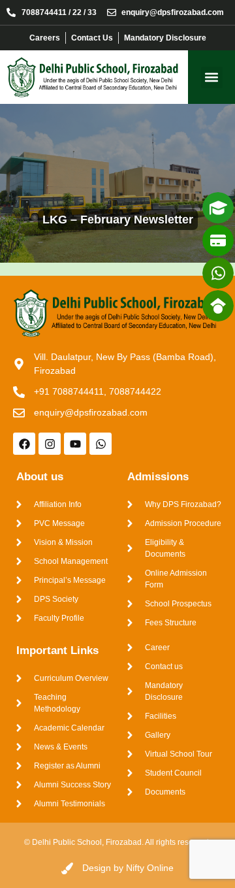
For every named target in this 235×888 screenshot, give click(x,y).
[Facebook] (24, 444)
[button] (212, 77)
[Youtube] (75, 444)
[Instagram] (50, 444)
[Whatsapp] (100, 444)
